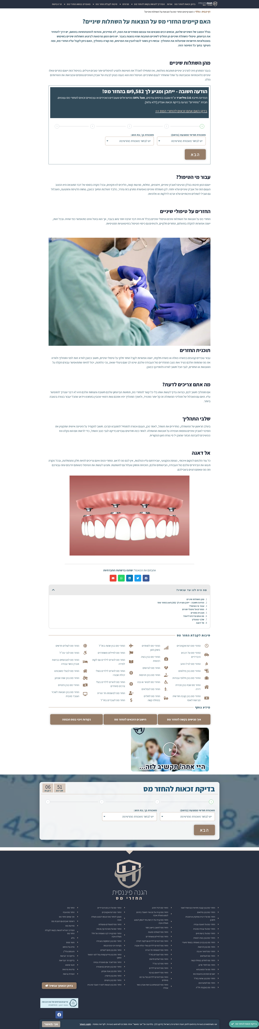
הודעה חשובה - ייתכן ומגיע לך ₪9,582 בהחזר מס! (181, 602)
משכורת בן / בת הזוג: (142, 135)
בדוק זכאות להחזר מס (184, 4)
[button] (146, 578)
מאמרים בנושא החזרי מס (79, 4)
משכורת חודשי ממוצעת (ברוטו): (188, 135)
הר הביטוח (57, 4)
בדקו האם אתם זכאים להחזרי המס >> (181, 110)
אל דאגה (200, 623)
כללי (197, 11)
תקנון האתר (85, 1024)
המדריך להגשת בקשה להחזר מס (149, 4)
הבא (195, 154)
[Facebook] (59, 1014)
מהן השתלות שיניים (195, 599)
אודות (170, 4)
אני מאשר (51, 1024)
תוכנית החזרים (197, 613)
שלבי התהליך (198, 619)
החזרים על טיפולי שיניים (193, 609)
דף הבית (206, 11)
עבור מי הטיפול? (196, 606)
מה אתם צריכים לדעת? (193, 616)
